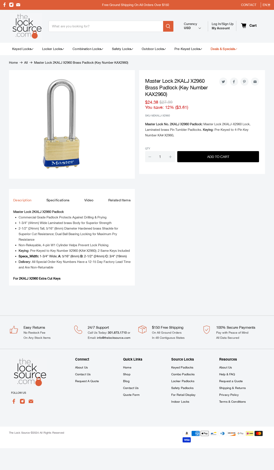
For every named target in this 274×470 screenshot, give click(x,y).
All (26, 62)
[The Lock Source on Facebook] (4, 6)
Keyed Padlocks (182, 367)
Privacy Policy (229, 394)
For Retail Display (183, 394)
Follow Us (18, 392)
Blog (126, 381)
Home (13, 62)
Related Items (119, 200)
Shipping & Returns (232, 388)
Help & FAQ (227, 374)
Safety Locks (121, 49)
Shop (126, 374)
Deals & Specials (223, 49)
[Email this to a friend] (255, 82)
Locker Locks (52, 49)
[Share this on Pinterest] (244, 82)
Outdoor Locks (153, 49)
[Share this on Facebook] (234, 82)
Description (22, 200)
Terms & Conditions (232, 401)
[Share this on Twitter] (223, 82)
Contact (248, 5)
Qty (147, 148)
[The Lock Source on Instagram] (11, 6)
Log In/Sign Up (223, 26)
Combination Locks (87, 49)
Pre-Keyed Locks (187, 49)
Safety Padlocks (182, 388)
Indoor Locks (180, 401)
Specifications (58, 200)
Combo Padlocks (183, 374)
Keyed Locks (21, 49)
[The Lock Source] (26, 26)
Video (89, 200)
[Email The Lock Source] (18, 6)
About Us (81, 367)
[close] (269, 5)
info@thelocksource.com (113, 337)
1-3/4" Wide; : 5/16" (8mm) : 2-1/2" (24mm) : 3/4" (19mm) (73, 256)
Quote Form (131, 394)
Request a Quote (231, 381)
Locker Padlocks (182, 381)
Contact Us (83, 374)
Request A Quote (87, 381)
